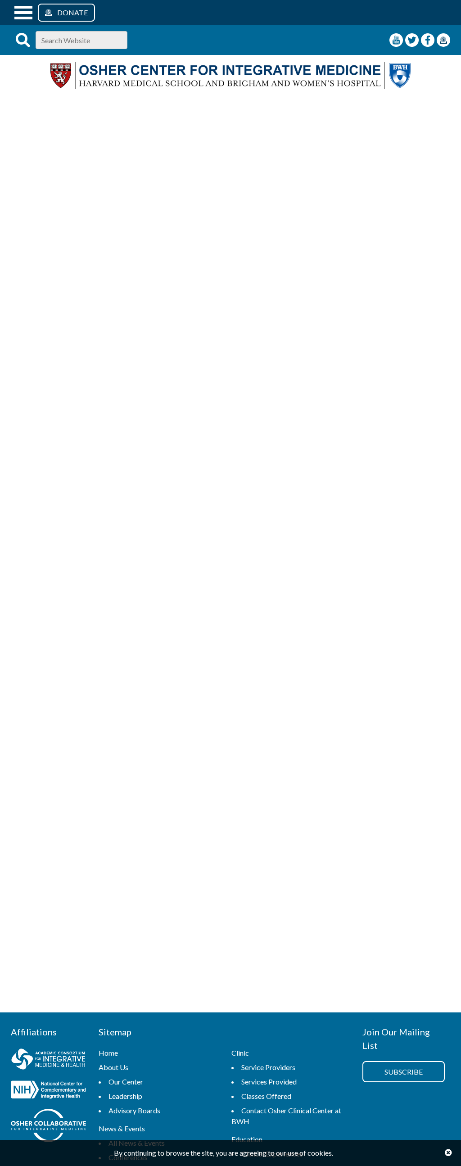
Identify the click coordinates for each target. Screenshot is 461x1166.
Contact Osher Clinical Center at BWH (286, 1115)
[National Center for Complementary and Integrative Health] (48, 1091)
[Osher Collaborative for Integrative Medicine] (48, 1127)
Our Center (125, 1081)
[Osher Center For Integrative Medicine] (230, 86)
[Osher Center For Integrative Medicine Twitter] (412, 40)
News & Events (122, 1128)
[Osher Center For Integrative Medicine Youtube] (396, 40)
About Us (113, 1067)
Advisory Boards (134, 1110)
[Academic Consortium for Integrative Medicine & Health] (48, 1060)
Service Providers (268, 1067)
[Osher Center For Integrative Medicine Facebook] (427, 40)
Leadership (125, 1096)
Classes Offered (266, 1096)
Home (108, 1052)
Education (246, 1139)
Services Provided (269, 1081)
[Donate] (443, 40)
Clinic (240, 1052)
